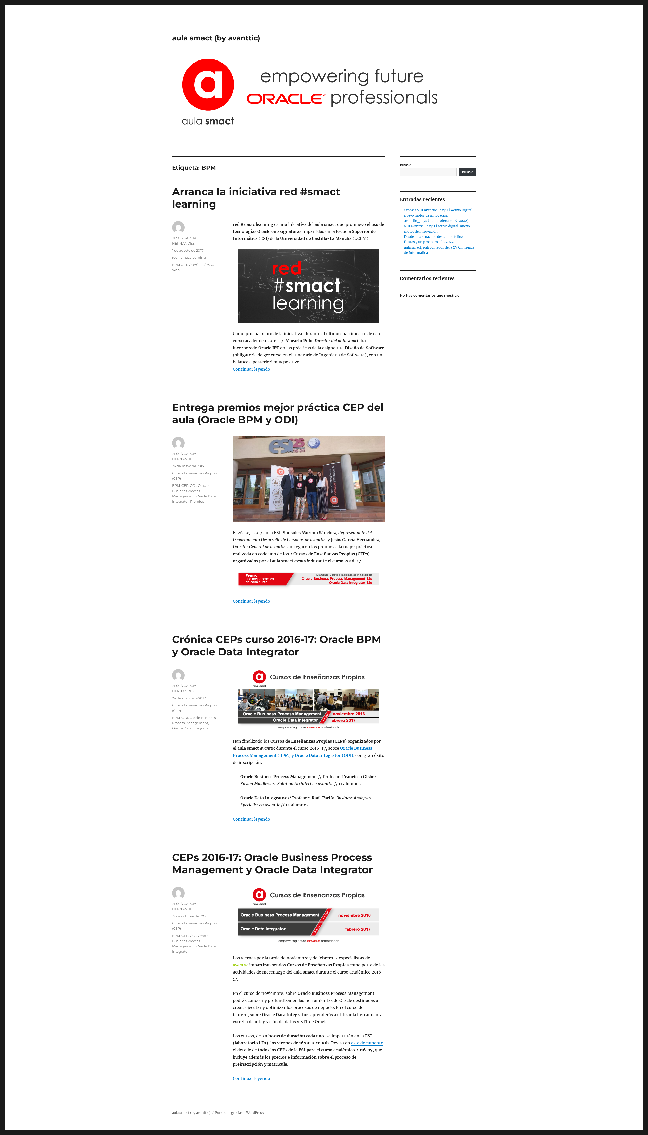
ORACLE (196, 264)
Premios (197, 501)
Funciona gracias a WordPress (239, 1113)
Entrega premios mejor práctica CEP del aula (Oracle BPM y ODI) (277, 413)
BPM (176, 264)
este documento (367, 1042)
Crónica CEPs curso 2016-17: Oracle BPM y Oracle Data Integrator (276, 645)
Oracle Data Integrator (190, 728)
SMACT (210, 264)
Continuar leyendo (251, 369)
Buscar (405, 165)
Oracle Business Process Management (190, 490)
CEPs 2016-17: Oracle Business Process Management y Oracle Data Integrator (272, 863)
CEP (184, 485)
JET (184, 264)
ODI (193, 485)
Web (176, 270)
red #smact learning (189, 257)
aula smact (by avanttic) (216, 38)
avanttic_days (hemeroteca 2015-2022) (436, 221)
